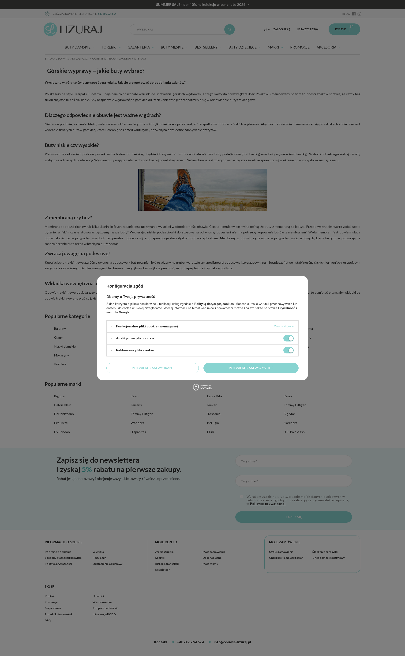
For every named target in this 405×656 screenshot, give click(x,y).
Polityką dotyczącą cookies (214, 303)
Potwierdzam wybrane (153, 368)
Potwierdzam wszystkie (251, 368)
